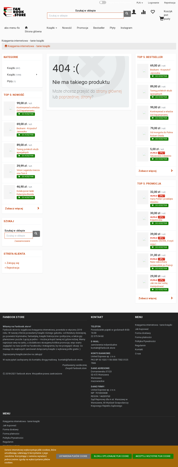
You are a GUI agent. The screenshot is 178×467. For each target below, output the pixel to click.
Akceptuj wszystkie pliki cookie (153, 456)
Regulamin (140, 345)
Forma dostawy (143, 333)
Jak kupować (142, 329)
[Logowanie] (133, 11)
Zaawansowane (89, 21)
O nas (138, 353)
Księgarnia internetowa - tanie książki (153, 325)
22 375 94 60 (97, 336)
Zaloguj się (13, 263)
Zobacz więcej (14, 208)
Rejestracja (169, 2)
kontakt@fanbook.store (70, 359)
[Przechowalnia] (152, 11)
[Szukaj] (127, 14)
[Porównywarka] (143, 11)
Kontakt (139, 349)
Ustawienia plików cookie (73, 456)
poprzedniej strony (75, 97)
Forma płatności (143, 337)
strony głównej (109, 91)
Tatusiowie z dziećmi (160, 156)
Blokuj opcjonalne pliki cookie (111, 456)
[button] (139, 2)
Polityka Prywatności (145, 341)
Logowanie (153, 2)
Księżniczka (156, 220)
